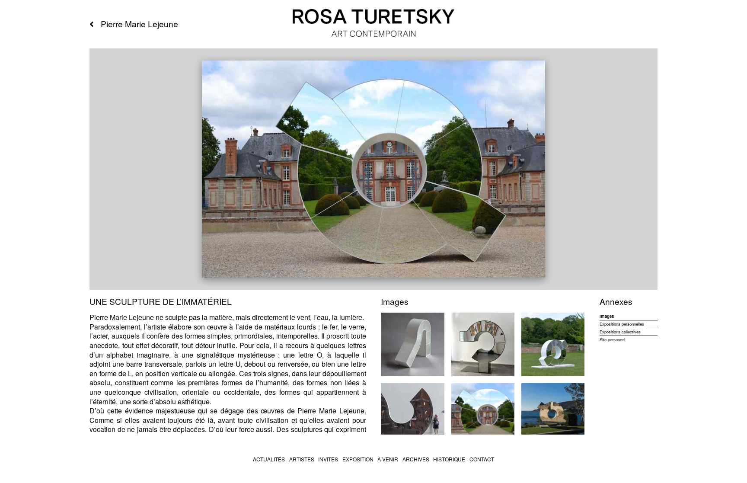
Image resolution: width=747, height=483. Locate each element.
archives (415, 459)
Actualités (269, 459)
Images (607, 316)
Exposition (358, 459)
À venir (387, 459)
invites (328, 459)
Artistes (301, 459)
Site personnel (612, 339)
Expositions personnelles (622, 324)
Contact (481, 459)
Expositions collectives (620, 331)
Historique (449, 459)
